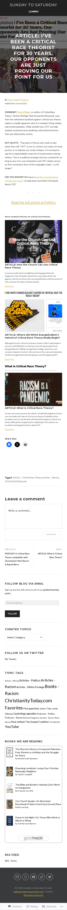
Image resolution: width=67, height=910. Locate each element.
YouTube (12, 726)
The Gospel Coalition (37, 721)
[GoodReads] (25, 876)
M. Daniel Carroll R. (25, 791)
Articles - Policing (12, 681)
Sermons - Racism (47, 718)
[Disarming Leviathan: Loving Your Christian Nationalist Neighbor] (10, 771)
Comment (51, 534)
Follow (12, 614)
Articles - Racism (51, 477)
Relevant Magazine (31, 718)
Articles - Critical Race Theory (27, 477)
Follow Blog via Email (24, 583)
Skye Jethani (18, 721)
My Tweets (10, 659)
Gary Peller (13, 99)
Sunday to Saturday (33, 5)
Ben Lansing (23, 807)
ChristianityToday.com (16, 481)
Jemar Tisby (46, 708)
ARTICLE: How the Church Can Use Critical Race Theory (31, 266)
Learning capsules (24, 713)
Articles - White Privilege (30, 686)
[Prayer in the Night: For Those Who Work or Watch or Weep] (10, 820)
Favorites (14, 707)
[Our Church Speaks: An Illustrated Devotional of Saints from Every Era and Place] (10, 803)
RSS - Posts (11, 860)
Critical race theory (41, 25)
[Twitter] (49, 876)
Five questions (31, 708)
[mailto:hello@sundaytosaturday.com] (17, 876)
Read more (9, 286)
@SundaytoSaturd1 (33, 895)
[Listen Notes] (41, 876)
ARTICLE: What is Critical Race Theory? (29, 408)
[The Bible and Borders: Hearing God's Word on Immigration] (10, 787)
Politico (25, 99)
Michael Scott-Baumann (28, 758)
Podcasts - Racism (14, 717)
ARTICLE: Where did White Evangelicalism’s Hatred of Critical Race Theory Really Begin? (32, 336)
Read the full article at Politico (33, 202)
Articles (22, 25)
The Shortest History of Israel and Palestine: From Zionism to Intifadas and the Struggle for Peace (38, 752)
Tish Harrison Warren (27, 824)
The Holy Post (54, 722)
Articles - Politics (29, 680)
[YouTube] (33, 876)
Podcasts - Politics (46, 713)
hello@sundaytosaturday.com (28, 891)
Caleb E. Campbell (25, 774)
